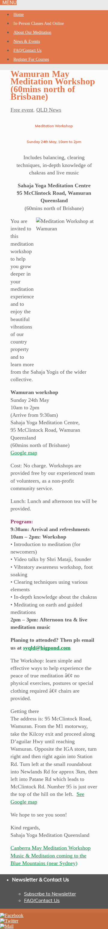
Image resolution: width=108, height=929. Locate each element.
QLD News (48, 110)
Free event (21, 110)
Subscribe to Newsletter (50, 894)
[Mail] (7, 926)
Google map (23, 453)
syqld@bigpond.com (46, 648)
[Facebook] (11, 915)
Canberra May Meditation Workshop (50, 848)
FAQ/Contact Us (42, 900)
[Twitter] (9, 920)
